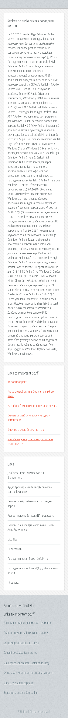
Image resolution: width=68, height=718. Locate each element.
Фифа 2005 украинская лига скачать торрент (29, 672)
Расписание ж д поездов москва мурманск (27, 622)
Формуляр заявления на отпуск (21, 642)
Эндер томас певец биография (21, 692)
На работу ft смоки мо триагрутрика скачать (32, 405)
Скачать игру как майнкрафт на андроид (26, 632)
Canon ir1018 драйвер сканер (20, 652)
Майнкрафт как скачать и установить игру (26, 663)
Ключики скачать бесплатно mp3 (26, 429)
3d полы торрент (17, 382)
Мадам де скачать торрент (18, 683)
